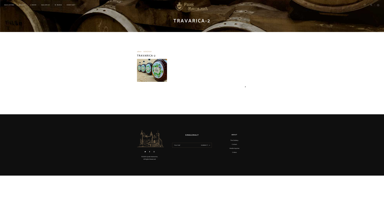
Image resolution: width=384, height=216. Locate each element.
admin (139, 51)
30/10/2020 (147, 51)
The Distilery (234, 140)
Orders (234, 152)
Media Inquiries (234, 148)
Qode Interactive (152, 156)
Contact (234, 144)
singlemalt (192, 135)
